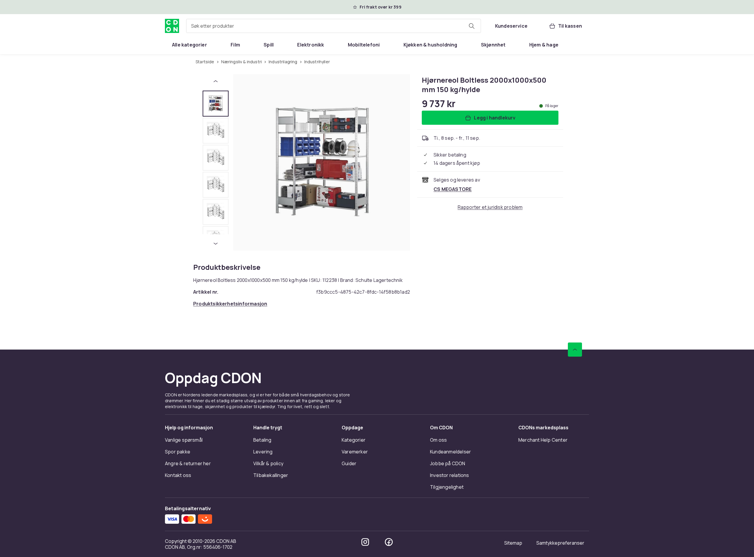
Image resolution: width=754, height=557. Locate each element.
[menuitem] (189, 45)
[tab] (216, 104)
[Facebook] (388, 542)
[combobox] (333, 26)
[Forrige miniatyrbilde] (216, 81)
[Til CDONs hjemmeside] (172, 26)
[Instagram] (365, 542)
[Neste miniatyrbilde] (216, 244)
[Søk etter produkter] (471, 26)
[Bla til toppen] (575, 349)
